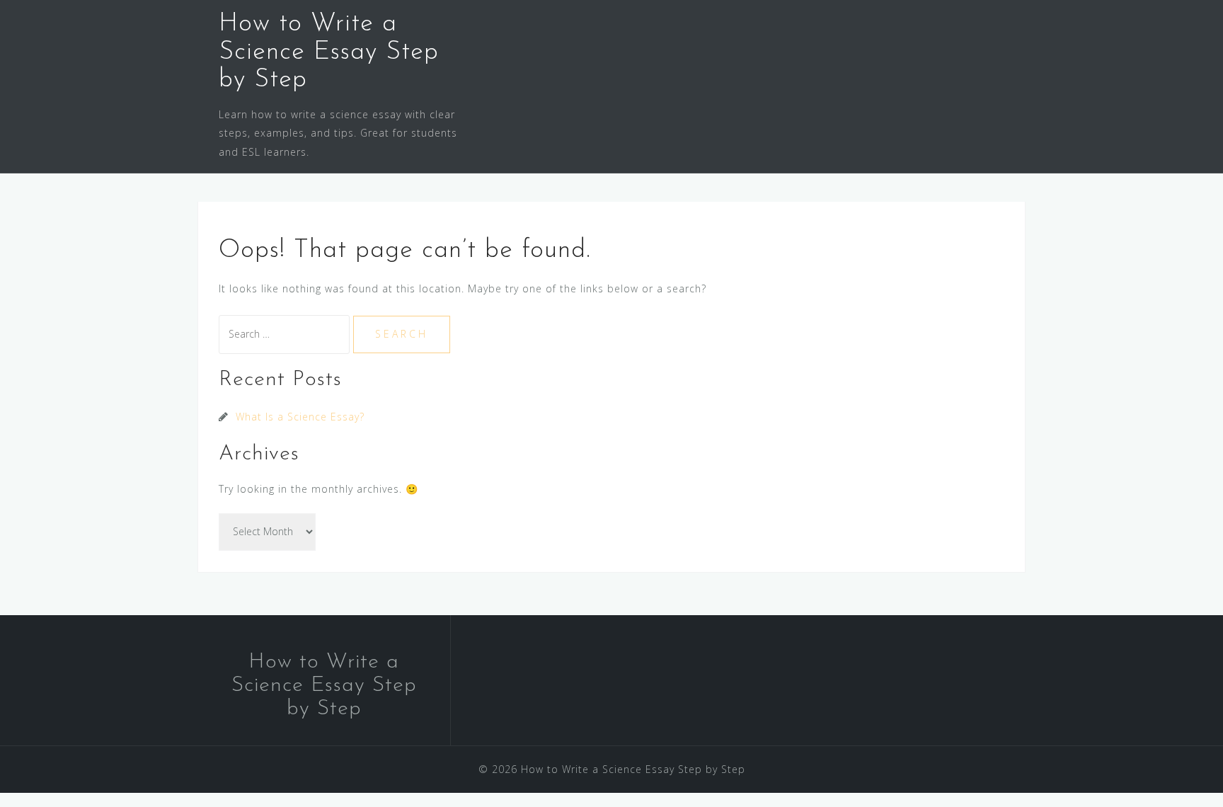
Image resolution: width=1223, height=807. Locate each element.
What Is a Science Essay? (300, 416)
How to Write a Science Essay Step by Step (329, 52)
